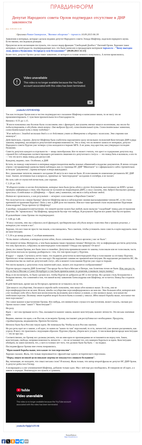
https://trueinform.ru (71, 437)
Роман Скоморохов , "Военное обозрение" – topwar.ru (54, 34)
